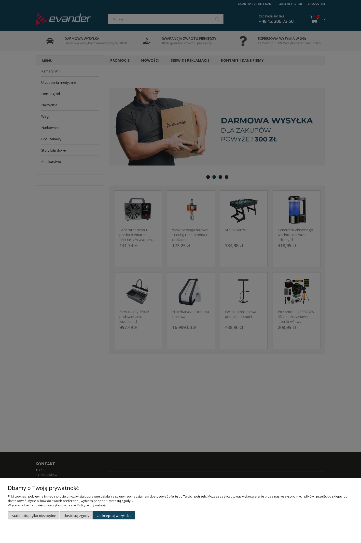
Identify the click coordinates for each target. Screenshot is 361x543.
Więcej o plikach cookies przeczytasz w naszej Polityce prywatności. (58, 505)
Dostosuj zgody (76, 515)
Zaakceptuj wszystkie (114, 515)
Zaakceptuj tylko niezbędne (33, 515)
